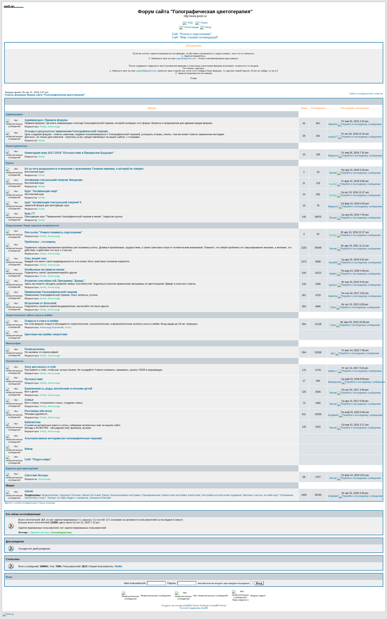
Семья (29, 399)
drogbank (333, 415)
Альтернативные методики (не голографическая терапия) (63, 438)
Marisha (333, 124)
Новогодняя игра (16, 146)
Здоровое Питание (70, 495)
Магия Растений (91, 495)
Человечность (15, 361)
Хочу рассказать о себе (40, 366)
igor (333, 353)
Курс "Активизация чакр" (41, 191)
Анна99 (333, 262)
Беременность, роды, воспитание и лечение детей (58, 388)
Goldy (43, 126)
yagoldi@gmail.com (186, 58)
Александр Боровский (52, 327)
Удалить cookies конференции (20, 503)
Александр (54, 126)
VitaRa (332, 273)
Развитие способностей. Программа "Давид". (55, 280)
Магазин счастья (252, 495)
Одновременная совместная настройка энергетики (171, 495)
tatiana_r (333, 371)
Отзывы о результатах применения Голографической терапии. (66, 131)
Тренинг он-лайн (56, 497)
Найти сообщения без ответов (366, 93)
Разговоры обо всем (38, 411)
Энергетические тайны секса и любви (29, 315)
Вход (208, 27)
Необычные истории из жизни (44, 269)
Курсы (10, 163)
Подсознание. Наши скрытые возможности (32, 225)
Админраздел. (14, 114)
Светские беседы (36, 475)
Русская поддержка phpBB (194, 608)
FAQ (190, 22)
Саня (333, 307)
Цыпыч (333, 285)
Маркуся (333, 155)
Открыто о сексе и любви (41, 320)
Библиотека (33, 422)
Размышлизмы (35, 349)
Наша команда (47, 503)
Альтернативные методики (125, 495)
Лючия (333, 172)
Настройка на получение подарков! (222, 495)
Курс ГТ (30, 213)
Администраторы (40, 532)
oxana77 (333, 136)
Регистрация (191, 27)
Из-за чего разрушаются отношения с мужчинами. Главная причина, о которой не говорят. (84, 168)
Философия (13, 343)
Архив (29, 491)
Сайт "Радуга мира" (38, 459)
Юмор (28, 448)
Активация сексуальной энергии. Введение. (54, 180)
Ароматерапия (50, 495)
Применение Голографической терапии (51, 292)
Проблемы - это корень (40, 241)
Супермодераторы (61, 532)
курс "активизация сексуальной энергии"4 (53, 202)
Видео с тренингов (77, 497)
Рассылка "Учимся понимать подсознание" (54, 232)
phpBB (186, 605)
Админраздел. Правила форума (46, 120)
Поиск (204, 22)
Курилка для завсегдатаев (22, 468)
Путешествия (34, 379)
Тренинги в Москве (100, 497)
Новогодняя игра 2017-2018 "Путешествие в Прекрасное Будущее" (69, 152)
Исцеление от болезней (40, 303)
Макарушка (334, 382)
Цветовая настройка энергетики (46, 334)
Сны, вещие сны (35, 258)
